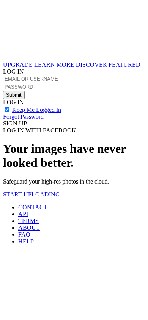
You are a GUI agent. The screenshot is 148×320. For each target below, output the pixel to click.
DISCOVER (91, 64)
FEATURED (124, 64)
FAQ (24, 234)
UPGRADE (18, 64)
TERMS (28, 221)
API (23, 214)
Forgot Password (23, 116)
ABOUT (29, 227)
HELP (26, 241)
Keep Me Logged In (36, 110)
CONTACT (32, 207)
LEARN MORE (54, 64)
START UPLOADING (31, 194)
